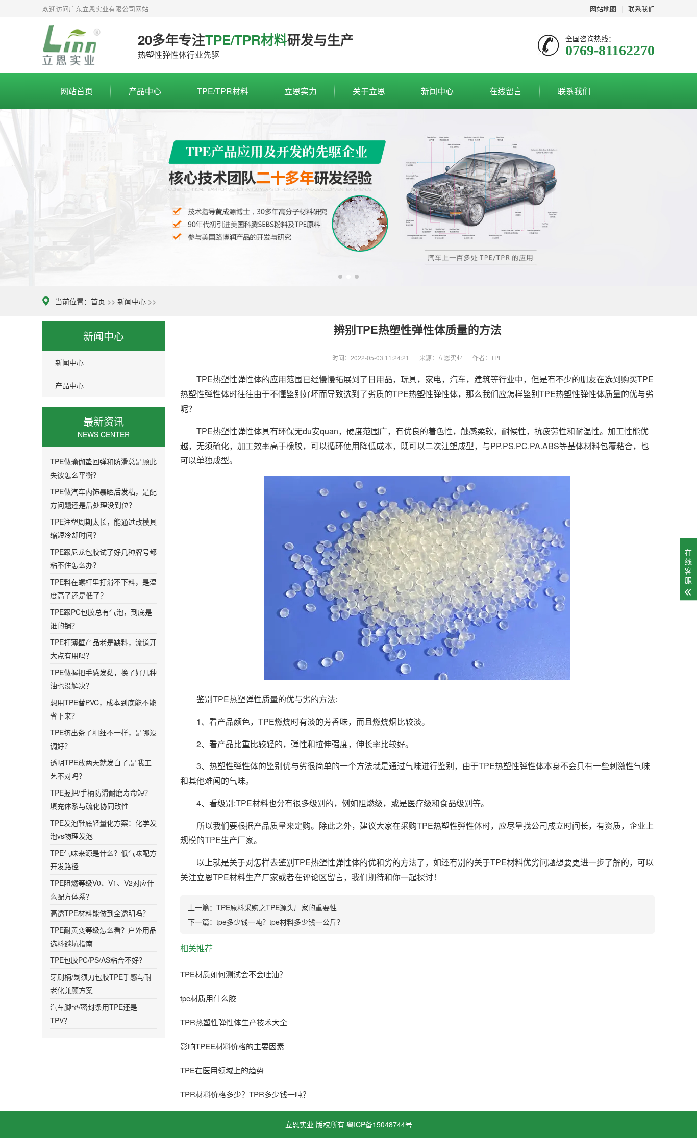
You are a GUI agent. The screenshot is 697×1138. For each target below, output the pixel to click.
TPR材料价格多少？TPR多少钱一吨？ (245, 1093)
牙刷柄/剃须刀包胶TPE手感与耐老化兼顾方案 (101, 983)
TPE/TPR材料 (222, 91)
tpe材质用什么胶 (208, 998)
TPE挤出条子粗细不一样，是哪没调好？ (103, 739)
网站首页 (76, 91)
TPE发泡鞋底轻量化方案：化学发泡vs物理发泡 (103, 829)
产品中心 (145, 91)
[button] (340, 277)
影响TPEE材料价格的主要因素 (232, 1046)
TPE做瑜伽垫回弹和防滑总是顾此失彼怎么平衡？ (103, 468)
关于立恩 (369, 91)
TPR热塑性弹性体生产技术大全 (233, 1022)
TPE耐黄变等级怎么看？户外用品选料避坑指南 (103, 936)
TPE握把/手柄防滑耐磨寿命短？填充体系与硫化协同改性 (101, 799)
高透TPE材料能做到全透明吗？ (100, 913)
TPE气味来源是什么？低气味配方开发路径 (103, 859)
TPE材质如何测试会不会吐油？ (233, 974)
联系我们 (574, 91)
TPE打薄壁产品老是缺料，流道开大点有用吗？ (103, 648)
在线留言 (505, 91)
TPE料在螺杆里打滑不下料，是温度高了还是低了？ (103, 588)
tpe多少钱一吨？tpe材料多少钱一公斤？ (280, 922)
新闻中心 (437, 91)
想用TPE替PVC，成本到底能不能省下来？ (103, 709)
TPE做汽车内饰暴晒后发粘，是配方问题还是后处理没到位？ (103, 498)
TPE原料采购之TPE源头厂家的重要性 (276, 907)
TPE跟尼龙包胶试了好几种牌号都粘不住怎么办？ (103, 558)
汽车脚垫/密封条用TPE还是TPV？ (93, 1013)
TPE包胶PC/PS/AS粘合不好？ (98, 960)
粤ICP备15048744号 (379, 1124)
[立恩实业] (74, 45)
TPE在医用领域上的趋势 (222, 1070)
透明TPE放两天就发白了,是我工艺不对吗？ (101, 769)
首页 (98, 301)
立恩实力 (300, 91)
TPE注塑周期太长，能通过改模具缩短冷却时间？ (103, 528)
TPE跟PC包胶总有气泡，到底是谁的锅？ (101, 618)
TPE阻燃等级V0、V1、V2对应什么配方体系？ (102, 889)
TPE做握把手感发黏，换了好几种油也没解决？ (103, 678)
